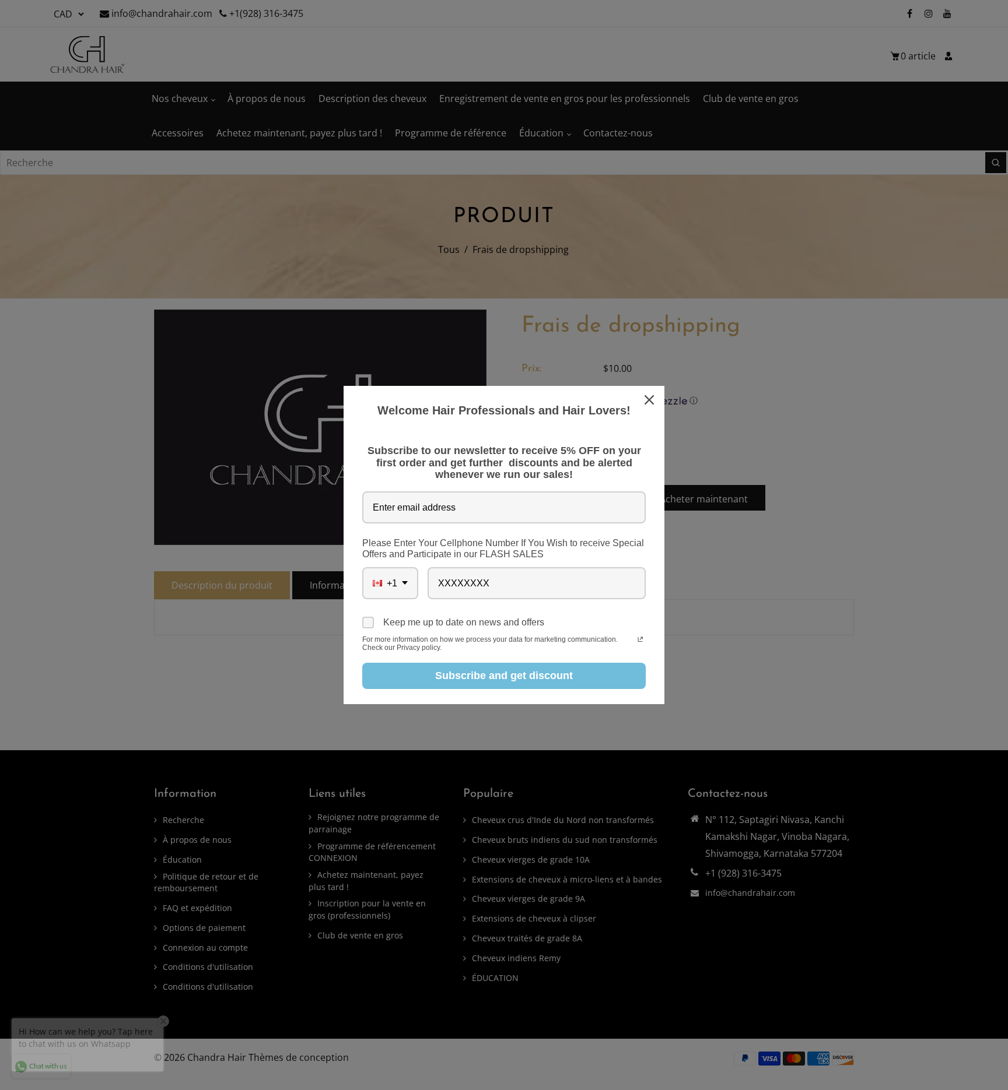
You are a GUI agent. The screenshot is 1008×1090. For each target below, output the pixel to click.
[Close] (650, 400)
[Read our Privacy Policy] (640, 641)
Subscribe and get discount (504, 675)
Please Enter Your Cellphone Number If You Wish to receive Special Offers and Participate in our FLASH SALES (503, 548)
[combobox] (390, 583)
